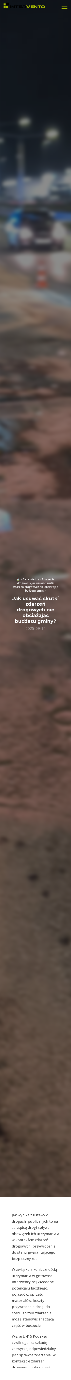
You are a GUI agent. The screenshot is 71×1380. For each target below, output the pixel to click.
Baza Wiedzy (30, 579)
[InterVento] (24, 6)
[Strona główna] (18, 579)
